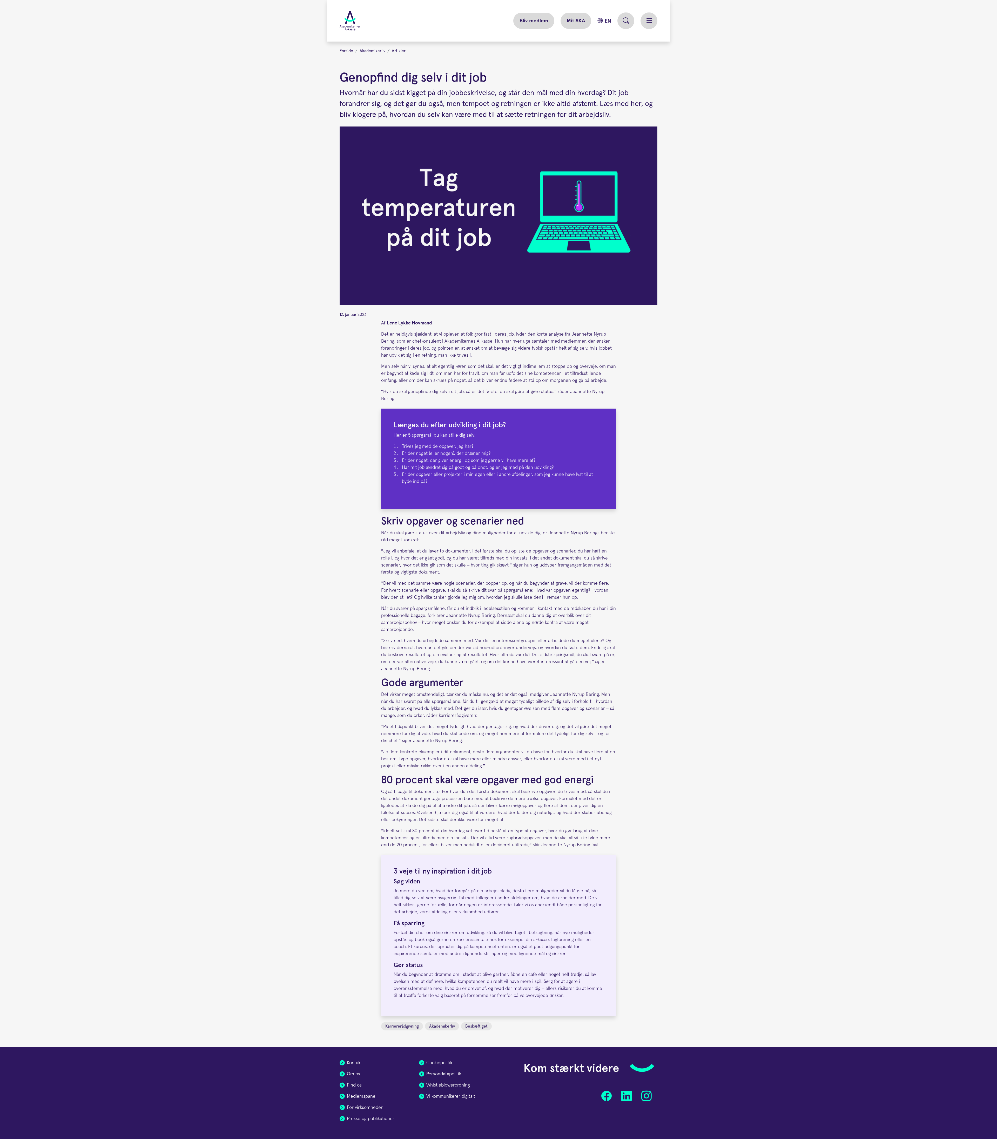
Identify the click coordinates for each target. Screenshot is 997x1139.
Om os (353, 1074)
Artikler (399, 51)
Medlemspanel (361, 1096)
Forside (346, 51)
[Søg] (625, 20)
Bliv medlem (534, 20)
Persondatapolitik (443, 1074)
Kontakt (354, 1063)
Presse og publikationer (370, 1118)
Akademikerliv (372, 51)
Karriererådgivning (402, 1026)
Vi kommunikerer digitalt (450, 1096)
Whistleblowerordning (448, 1085)
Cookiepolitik (439, 1063)
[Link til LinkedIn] (626, 1096)
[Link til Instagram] (646, 1096)
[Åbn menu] (649, 20)
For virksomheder (365, 1107)
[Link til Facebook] (607, 1096)
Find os (354, 1085)
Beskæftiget (476, 1026)
